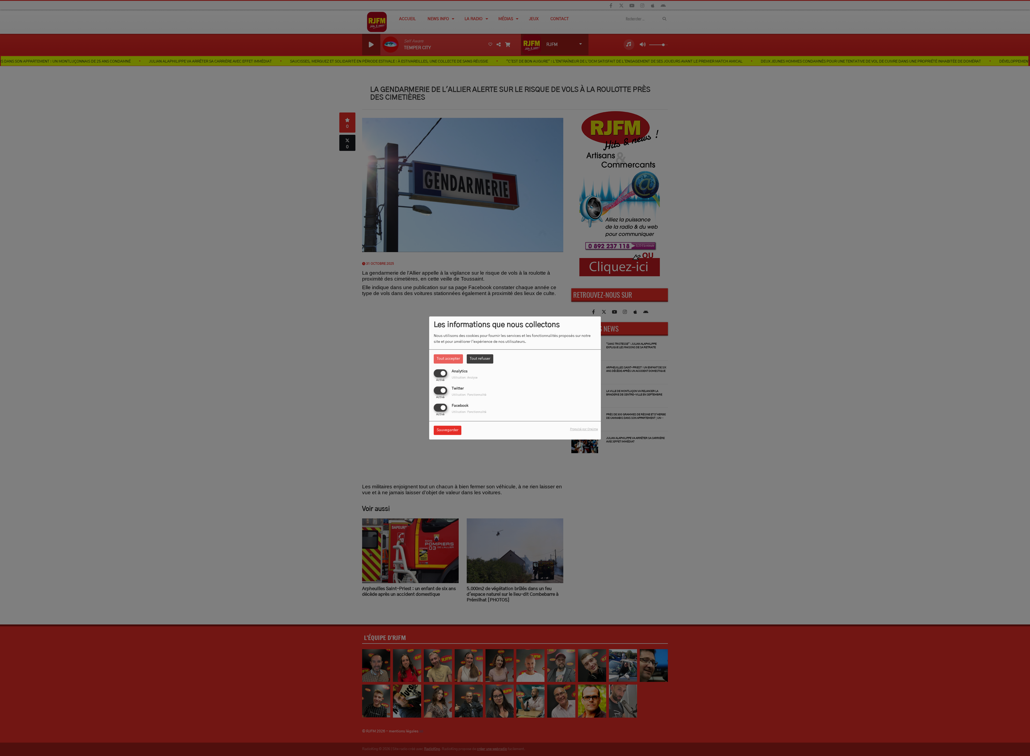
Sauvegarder (447, 430)
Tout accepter (448, 359)
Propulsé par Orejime (584, 429)
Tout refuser (480, 359)
